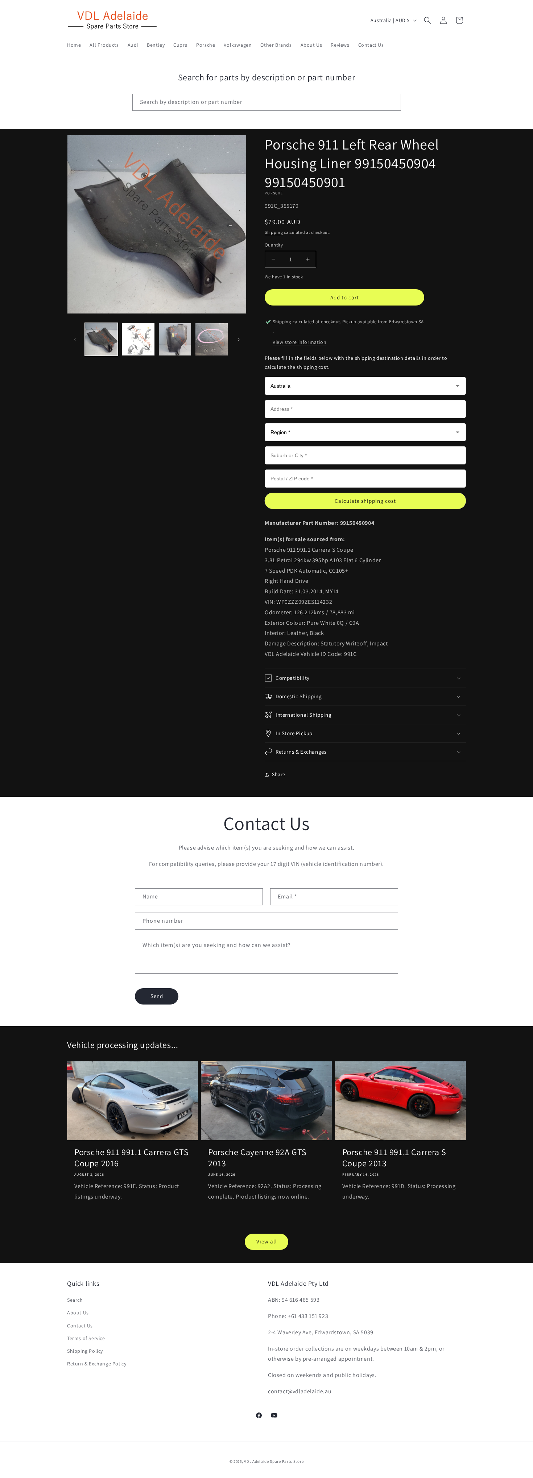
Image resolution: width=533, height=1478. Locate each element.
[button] (427, 20)
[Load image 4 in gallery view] (211, 339)
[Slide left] (75, 340)
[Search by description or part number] (393, 102)
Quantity (274, 245)
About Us (78, 1312)
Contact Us (80, 1325)
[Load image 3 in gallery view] (174, 339)
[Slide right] (239, 340)
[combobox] (267, 102)
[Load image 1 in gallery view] (101, 339)
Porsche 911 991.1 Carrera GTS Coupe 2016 (131, 1157)
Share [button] (278, 774)
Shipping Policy (85, 1351)
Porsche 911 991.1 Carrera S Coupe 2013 (394, 1157)
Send (156, 996)
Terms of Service (86, 1338)
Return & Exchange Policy (96, 1363)
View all (266, 1241)
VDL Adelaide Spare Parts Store (273, 1461)
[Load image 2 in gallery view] (137, 339)
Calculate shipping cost (365, 500)
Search (75, 1300)
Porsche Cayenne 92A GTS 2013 (257, 1157)
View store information (299, 342)
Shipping (274, 232)
